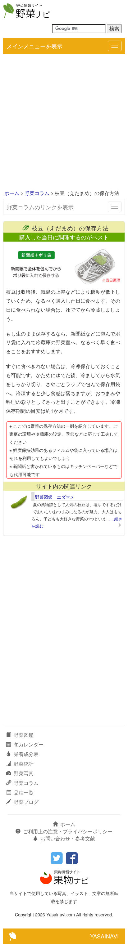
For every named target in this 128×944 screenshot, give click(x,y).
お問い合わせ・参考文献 (67, 838)
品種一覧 (24, 792)
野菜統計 (24, 763)
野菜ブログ (26, 801)
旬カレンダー (28, 744)
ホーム (11, 193)
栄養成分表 (26, 754)
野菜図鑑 (24, 734)
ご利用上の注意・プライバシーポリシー (67, 831)
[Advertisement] (64, 122)
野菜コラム (37, 193)
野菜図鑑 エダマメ (54, 497)
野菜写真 (24, 773)
